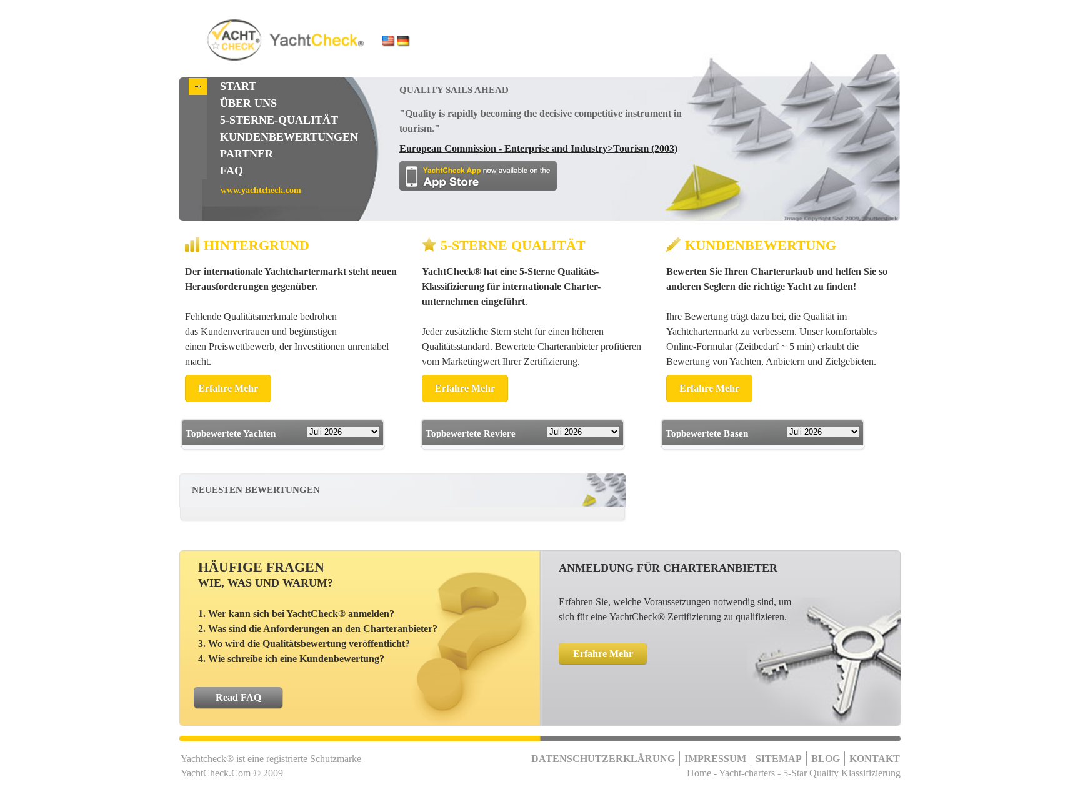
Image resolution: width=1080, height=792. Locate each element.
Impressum (715, 758)
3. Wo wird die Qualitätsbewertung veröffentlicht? (304, 643)
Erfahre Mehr (228, 388)
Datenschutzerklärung (603, 758)
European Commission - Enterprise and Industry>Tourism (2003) (538, 148)
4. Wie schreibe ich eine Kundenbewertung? (291, 658)
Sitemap (779, 758)
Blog (825, 758)
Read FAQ (238, 697)
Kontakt (874, 758)
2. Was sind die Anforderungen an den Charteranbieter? (318, 628)
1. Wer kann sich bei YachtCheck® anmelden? (296, 613)
